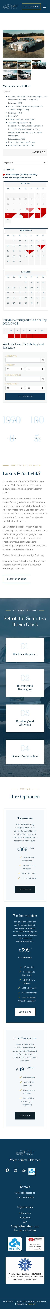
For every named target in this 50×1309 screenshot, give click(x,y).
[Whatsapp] (24, 1170)
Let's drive (25, 889)
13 (43, 246)
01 (14, 241)
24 (8, 214)
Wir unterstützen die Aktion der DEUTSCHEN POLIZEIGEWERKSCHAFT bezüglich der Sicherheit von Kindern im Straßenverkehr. (25, 1277)
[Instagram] (15, 1170)
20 (43, 251)
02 (20, 241)
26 (20, 214)
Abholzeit (10, 365)
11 (31, 246)
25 (14, 214)
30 (43, 214)
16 (20, 251)
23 (43, 209)
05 (37, 241)
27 (26, 214)
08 (14, 246)
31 (8, 220)
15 (14, 251)
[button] (44, 6)
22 (37, 209)
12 (37, 246)
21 (8, 256)
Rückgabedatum (13, 375)
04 (32, 241)
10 (25, 246)
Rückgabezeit (12, 384)
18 (31, 251)
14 (8, 251)
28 (32, 214)
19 (37, 251)
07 (8, 246)
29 (37, 214)
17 (25, 251)
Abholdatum (11, 356)
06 (43, 241)
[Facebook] (7, 1170)
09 (20, 246)
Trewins (31, 1303)
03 (26, 241)
